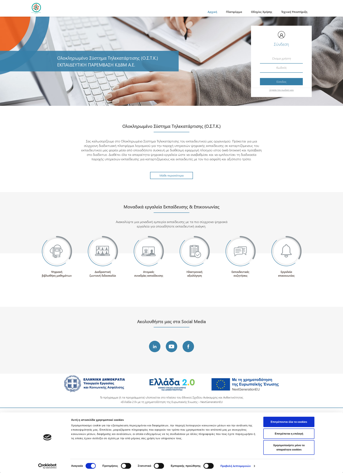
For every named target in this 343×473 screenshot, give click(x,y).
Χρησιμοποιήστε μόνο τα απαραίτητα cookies (289, 447)
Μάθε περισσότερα (172, 175)
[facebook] (188, 346)
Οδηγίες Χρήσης (261, 12)
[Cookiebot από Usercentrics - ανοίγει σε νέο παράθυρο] (47, 466)
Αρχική (212, 12)
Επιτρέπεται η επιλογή (289, 433)
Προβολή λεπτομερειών (235, 465)
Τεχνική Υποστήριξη (294, 12)
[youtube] (171, 346)
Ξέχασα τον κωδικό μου (281, 89)
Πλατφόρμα (234, 12)
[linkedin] (154, 346)
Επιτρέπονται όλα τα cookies (289, 421)
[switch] (126, 466)
